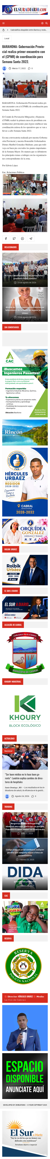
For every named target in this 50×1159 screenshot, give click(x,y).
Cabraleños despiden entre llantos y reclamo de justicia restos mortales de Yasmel (29, 29)
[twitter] (14, 238)
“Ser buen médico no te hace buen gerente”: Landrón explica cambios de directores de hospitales (24, 778)
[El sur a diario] (4, 68)
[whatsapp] (22, 238)
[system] (42, 23)
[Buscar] (46, 23)
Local (6, 38)
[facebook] (5, 238)
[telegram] (30, 238)
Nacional (8, 751)
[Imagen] (25, 757)
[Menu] (3, 23)
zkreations (20, 1105)
